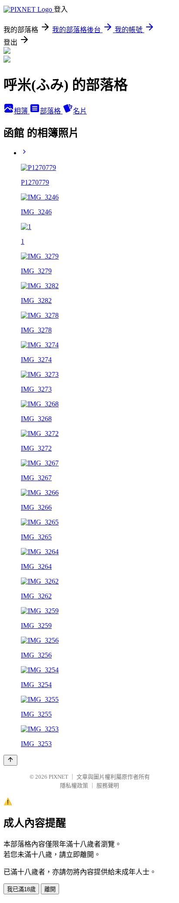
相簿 (22, 111)
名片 (80, 111)
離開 (50, 889)
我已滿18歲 (21, 889)
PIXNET (58, 777)
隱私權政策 (74, 785)
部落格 (51, 111)
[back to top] (10, 760)
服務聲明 (107, 785)
